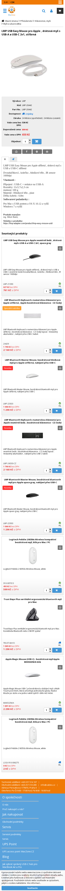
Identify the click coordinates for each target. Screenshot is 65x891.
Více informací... (34, 883)
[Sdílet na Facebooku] (27, 151)
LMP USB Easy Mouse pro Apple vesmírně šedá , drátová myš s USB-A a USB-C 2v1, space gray (32, 241)
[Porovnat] (16, 151)
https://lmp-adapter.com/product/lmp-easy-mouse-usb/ (28, 223)
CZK (12, 2)
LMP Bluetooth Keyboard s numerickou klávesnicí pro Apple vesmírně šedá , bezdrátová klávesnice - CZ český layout (33, 422)
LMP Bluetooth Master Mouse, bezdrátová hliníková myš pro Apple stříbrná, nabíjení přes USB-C (32, 361)
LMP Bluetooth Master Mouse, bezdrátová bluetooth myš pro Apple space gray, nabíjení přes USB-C (32, 481)
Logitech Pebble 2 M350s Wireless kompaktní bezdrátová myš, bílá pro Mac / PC (32, 541)
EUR (6, 2)
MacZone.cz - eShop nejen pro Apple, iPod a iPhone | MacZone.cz (12, 11)
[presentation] (5, 159)
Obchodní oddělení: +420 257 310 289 (19, 784)
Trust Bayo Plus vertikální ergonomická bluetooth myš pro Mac (33, 600)
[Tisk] (47, 151)
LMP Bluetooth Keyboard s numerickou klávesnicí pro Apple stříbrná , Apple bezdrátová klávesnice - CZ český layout (32, 303)
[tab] (5, 159)
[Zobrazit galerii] (32, 92)
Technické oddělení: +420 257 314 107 (19, 782)
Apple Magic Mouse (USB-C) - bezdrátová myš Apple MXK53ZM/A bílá (32, 660)
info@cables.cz (48, 784)
